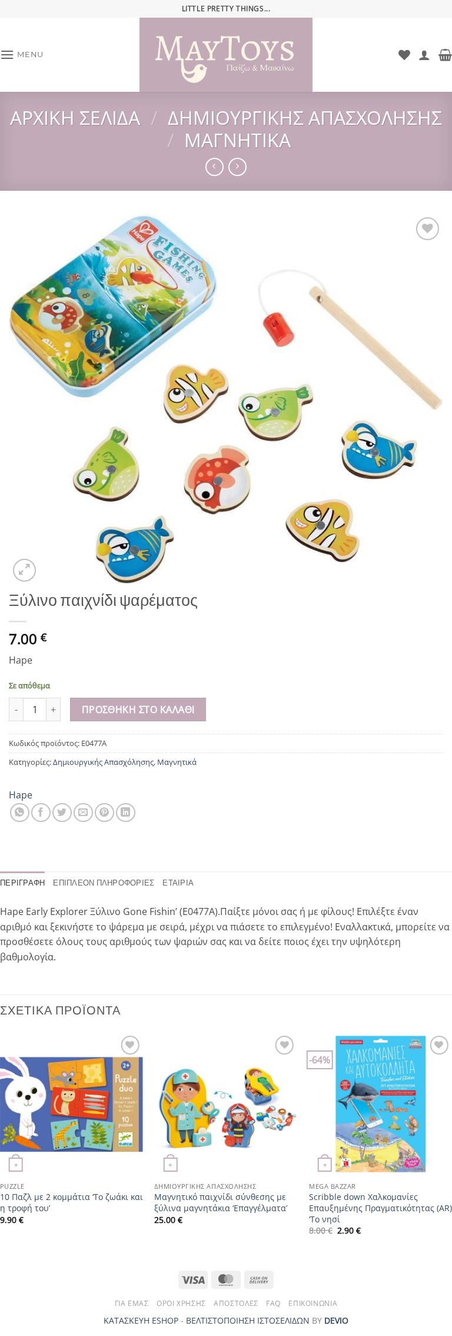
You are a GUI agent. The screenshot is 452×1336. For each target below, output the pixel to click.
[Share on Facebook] (41, 813)
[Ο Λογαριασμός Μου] (424, 55)
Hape (20, 794)
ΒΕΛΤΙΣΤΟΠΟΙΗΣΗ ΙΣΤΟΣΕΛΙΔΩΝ (248, 1320)
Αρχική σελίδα (75, 117)
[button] (22, 54)
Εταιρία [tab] (178, 882)
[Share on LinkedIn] (125, 813)
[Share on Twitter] (62, 813)
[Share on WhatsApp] (19, 813)
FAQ (273, 1303)
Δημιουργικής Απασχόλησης (305, 117)
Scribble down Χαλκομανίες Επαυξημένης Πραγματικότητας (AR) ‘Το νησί (380, 1208)
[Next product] (214, 167)
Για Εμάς (132, 1303)
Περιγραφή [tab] (22, 882)
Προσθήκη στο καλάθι (138, 709)
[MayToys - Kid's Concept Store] (226, 55)
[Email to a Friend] (83, 813)
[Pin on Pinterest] (104, 813)
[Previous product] (237, 167)
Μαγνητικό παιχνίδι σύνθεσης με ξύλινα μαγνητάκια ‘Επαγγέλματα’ (220, 1203)
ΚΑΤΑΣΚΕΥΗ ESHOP (141, 1320)
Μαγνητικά (237, 140)
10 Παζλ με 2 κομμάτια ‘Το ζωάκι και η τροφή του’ (71, 1203)
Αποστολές (236, 1303)
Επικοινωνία (312, 1303)
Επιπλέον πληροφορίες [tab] (103, 882)
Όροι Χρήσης (181, 1303)
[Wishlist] (404, 55)
